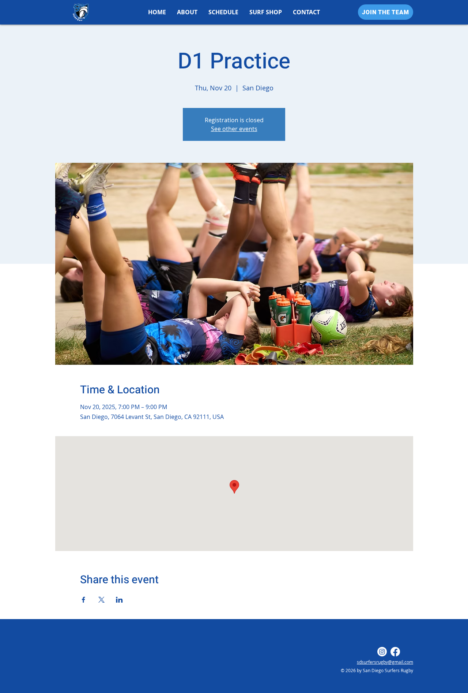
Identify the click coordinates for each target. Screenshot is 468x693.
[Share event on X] (101, 600)
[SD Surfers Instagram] (382, 651)
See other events (234, 129)
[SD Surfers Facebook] (395, 651)
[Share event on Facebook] (83, 600)
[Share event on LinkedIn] (119, 600)
